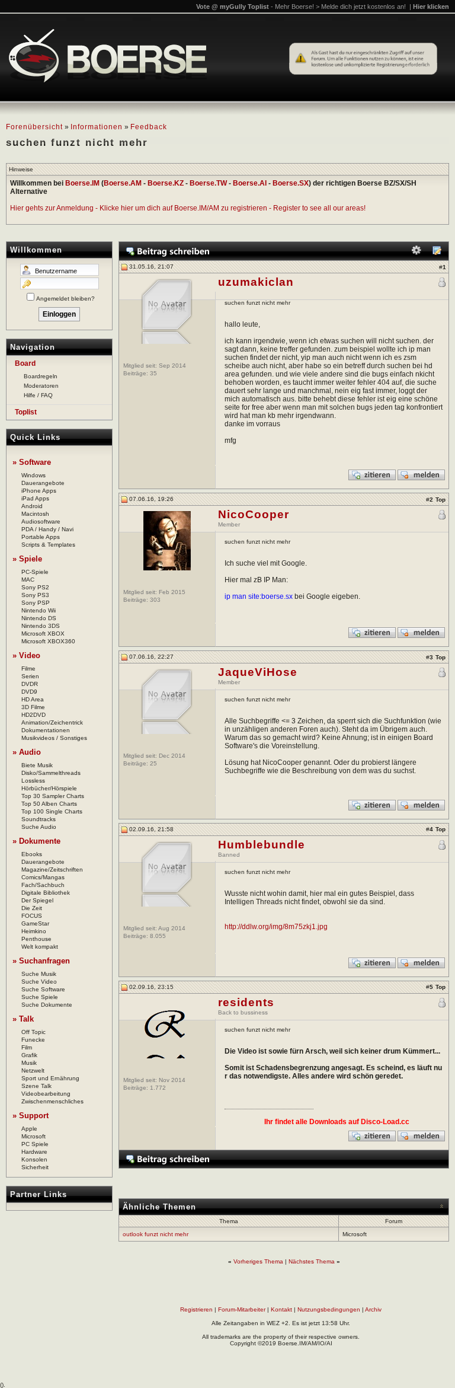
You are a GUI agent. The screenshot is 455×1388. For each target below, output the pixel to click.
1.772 (158, 1087)
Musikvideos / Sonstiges (54, 738)
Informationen (97, 127)
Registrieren (196, 1309)
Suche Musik (38, 974)
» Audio (26, 752)
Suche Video (39, 981)
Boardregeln (40, 376)
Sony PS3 (35, 595)
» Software (31, 462)
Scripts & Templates (48, 544)
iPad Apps (35, 498)
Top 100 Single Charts (51, 811)
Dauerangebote (43, 483)
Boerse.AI (250, 183)
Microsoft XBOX (43, 633)
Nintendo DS (38, 618)
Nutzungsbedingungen (328, 1309)
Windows (33, 475)
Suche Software (43, 989)
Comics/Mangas (43, 877)
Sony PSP (35, 602)
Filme (28, 668)
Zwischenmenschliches (52, 1101)
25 (153, 763)
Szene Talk (36, 1086)
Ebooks (31, 854)
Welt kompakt (39, 946)
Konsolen (34, 1159)
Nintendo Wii (38, 610)
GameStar (35, 923)
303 (155, 599)
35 (153, 373)
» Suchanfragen (41, 960)
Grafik (29, 1055)
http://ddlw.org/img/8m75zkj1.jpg (276, 927)
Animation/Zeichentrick (52, 722)
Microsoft (33, 1136)
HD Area (32, 699)
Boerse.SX (291, 183)
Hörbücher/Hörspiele (49, 788)
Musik (29, 1063)
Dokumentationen (45, 730)
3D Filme (33, 707)
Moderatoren (41, 385)
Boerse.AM (123, 183)
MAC (27, 579)
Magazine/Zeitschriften (52, 869)
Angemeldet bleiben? (65, 298)
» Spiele (27, 558)
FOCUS (31, 915)
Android (32, 506)
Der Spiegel (37, 900)
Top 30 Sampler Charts (52, 796)
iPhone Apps (38, 490)
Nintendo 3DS (40, 626)
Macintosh (35, 513)
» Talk (23, 1018)
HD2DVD (33, 714)
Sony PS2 (35, 587)
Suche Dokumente (46, 1004)
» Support (30, 1115)
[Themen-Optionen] (416, 253)
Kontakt (281, 1309)
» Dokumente (36, 841)
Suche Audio (38, 827)
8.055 (158, 936)
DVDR (29, 684)
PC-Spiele (35, 572)
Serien (30, 676)
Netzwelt (32, 1070)
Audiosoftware (40, 521)
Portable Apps (40, 537)
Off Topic (33, 1032)
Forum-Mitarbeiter (241, 1309)
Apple (29, 1128)
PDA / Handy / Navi (47, 529)
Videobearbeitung (46, 1093)
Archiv (373, 1309)
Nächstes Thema (312, 1261)
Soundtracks (38, 819)
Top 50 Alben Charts (49, 803)
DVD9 (29, 691)
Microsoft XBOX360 (48, 641)
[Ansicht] (436, 253)
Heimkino (33, 931)
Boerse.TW (208, 183)
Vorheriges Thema (258, 1261)
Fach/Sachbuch (43, 885)
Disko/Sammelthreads (51, 773)
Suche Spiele (39, 997)
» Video (26, 655)
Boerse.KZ (166, 183)
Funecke (33, 1039)
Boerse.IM (82, 183)
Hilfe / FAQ (38, 395)
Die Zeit (31, 908)
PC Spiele (35, 1144)
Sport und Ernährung (50, 1078)
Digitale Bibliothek (45, 892)
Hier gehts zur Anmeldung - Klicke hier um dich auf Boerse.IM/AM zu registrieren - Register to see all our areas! (188, 208)
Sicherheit (35, 1167)
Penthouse (36, 939)
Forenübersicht (34, 127)
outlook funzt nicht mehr (155, 1234)
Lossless (33, 780)
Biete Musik (37, 765)
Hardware (34, 1151)
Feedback (148, 127)
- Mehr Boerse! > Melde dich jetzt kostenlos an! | (360, 6)
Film (26, 1047)
